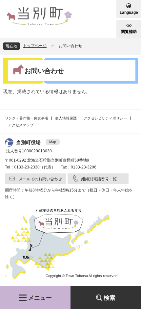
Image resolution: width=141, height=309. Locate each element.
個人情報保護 (66, 118)
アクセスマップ (20, 125)
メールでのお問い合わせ (40, 179)
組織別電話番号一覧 (99, 179)
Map (52, 142)
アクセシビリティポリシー (105, 118)
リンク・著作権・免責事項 (26, 118)
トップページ (35, 45)
